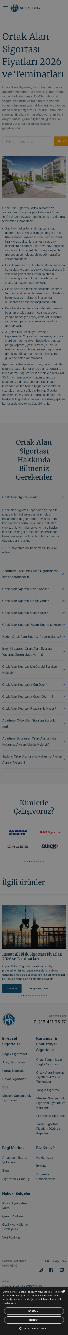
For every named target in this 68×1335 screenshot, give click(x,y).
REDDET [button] (34, 1320)
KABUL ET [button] (34, 1310)
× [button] (63, 1291)
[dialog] (34, 1311)
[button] (34, 1328)
